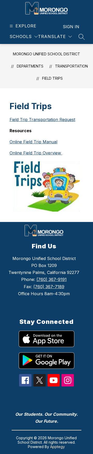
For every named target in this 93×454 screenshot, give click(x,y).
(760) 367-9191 (51, 279)
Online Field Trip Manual (33, 141)
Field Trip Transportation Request (42, 119)
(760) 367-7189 (48, 286)
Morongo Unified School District (46, 54)
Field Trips (52, 78)
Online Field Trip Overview (36, 152)
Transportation (71, 66)
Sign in (71, 26)
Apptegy (57, 446)
